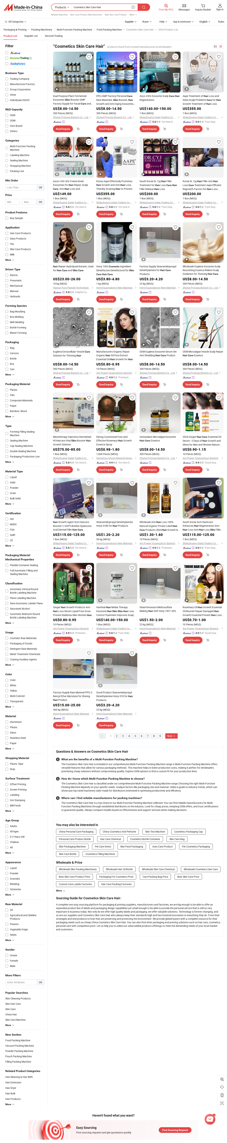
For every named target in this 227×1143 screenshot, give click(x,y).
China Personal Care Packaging (76, 831)
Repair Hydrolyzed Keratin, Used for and (73, 268)
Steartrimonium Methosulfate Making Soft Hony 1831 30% (158, 609)
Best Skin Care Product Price (74, 876)
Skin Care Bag (177, 839)
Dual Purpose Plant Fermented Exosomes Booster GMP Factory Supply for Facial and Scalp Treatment (72, 100)
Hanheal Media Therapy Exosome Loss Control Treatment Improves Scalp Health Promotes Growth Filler (115, 611)
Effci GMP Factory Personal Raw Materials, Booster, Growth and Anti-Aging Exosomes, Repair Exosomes (115, 100)
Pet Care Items (103, 846)
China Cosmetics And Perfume (119, 831)
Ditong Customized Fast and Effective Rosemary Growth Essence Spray (114, 440)
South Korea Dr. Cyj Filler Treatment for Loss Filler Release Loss (158, 185)
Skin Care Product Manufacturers (86, 14)
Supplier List (31, 35)
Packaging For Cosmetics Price (116, 876)
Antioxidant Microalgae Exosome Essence (158, 438)
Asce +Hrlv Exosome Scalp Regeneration (160, 98)
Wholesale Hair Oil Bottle (119, 869)
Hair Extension (13, 1082)
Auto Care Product (162, 846)
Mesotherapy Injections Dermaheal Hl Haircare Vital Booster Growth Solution (72, 440)
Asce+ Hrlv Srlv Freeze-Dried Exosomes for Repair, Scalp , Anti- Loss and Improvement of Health (70, 185)
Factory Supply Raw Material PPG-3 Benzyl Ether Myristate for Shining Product (72, 696)
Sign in (219, 9)
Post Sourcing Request (175, 1130)
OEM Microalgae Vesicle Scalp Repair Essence (203, 353)
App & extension (182, 21)
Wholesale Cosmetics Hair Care (201, 869)
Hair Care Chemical (110, 839)
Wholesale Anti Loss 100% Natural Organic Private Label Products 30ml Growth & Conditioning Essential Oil (159, 526)
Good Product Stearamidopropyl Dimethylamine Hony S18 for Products (114, 696)
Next (170, 736)
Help (161, 21)
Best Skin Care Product (116, 14)
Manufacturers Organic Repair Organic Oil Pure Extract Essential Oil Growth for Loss (114, 355)
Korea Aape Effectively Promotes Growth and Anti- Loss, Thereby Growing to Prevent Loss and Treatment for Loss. (115, 185)
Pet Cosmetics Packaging (196, 846)
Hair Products (13, 1099)
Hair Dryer (10, 1088)
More (59, 890)
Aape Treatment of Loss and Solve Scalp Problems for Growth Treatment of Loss (202, 99)
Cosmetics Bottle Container (145, 839)
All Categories (15, 21)
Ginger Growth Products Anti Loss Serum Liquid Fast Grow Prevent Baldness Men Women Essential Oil (72, 611)
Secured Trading (54, 35)
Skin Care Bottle (67, 854)
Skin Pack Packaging (131, 846)
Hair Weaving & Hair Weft (19, 1077)
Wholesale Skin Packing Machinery (78, 869)
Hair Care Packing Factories (116, 884)
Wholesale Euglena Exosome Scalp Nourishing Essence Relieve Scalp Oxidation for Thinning (201, 270)
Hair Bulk (10, 1093)
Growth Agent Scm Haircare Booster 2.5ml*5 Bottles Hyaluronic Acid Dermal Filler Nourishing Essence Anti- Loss (72, 526)
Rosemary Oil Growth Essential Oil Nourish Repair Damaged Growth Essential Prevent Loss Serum (202, 611)
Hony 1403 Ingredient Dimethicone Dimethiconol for (115, 270)
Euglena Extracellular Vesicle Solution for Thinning (71, 353)
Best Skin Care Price (188, 876)
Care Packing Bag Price (155, 876)
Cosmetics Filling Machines (100, 854)
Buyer (145, 21)
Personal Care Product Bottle (75, 839)
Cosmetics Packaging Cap (188, 831)
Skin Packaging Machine (72, 846)
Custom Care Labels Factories (75, 884)
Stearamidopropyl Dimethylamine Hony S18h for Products (114, 523)
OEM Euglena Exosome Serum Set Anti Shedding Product (158, 353)
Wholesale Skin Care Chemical (158, 869)
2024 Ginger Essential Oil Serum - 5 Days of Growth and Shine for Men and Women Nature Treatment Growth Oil (202, 440)
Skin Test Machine (155, 831)
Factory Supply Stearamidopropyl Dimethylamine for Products (158, 270)
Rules (221, 21)
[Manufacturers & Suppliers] (23, 7)
